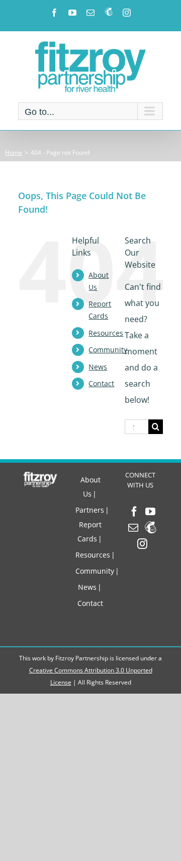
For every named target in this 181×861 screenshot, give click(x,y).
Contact (101, 383)
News (97, 367)
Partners (89, 510)
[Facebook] (134, 511)
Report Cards (89, 531)
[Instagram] (142, 543)
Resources (105, 333)
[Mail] (133, 527)
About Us (90, 487)
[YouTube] (150, 511)
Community (107, 349)
